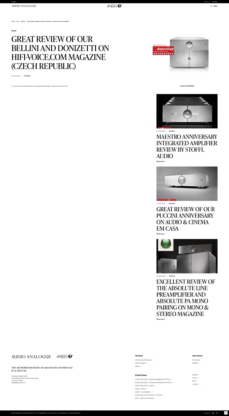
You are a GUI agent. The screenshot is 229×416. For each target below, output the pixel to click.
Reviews (23, 21)
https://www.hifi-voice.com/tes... (57, 86)
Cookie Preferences (74, 413)
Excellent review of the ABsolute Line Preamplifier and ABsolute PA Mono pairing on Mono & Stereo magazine (185, 297)
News (17, 21)
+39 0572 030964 (17, 380)
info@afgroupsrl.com (18, 382)
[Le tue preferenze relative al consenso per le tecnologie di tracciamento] (226, 413)
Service (206, 1)
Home (13, 21)
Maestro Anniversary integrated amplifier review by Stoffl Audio (186, 146)
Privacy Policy (53, 413)
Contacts (215, 1)
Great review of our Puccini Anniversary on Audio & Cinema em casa (185, 218)
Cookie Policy (62, 413)
